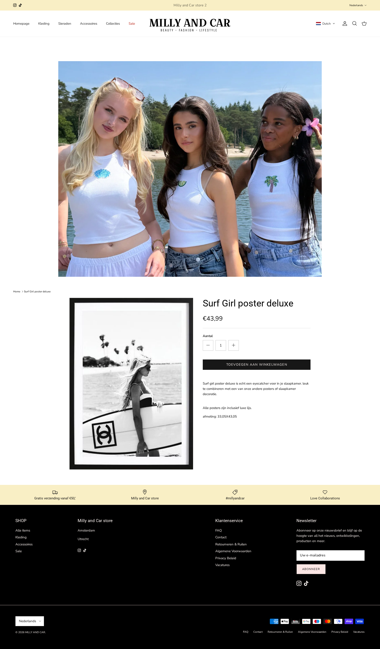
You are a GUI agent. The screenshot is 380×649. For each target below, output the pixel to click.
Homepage (21, 23)
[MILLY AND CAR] (190, 23)
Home (16, 291)
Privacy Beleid (225, 558)
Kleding (43, 23)
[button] (325, 23)
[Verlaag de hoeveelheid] (208, 345)
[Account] (343, 23)
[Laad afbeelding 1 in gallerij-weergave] (131, 383)
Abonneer (311, 569)
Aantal (208, 336)
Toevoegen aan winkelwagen (256, 364)
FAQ (218, 530)
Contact (221, 537)
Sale (132, 23)
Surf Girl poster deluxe (37, 291)
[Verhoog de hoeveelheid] (233, 345)
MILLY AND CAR (35, 632)
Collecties (113, 23)
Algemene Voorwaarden (233, 551)
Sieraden (64, 23)
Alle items (22, 530)
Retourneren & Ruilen (231, 544)
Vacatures (222, 565)
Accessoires (88, 23)
